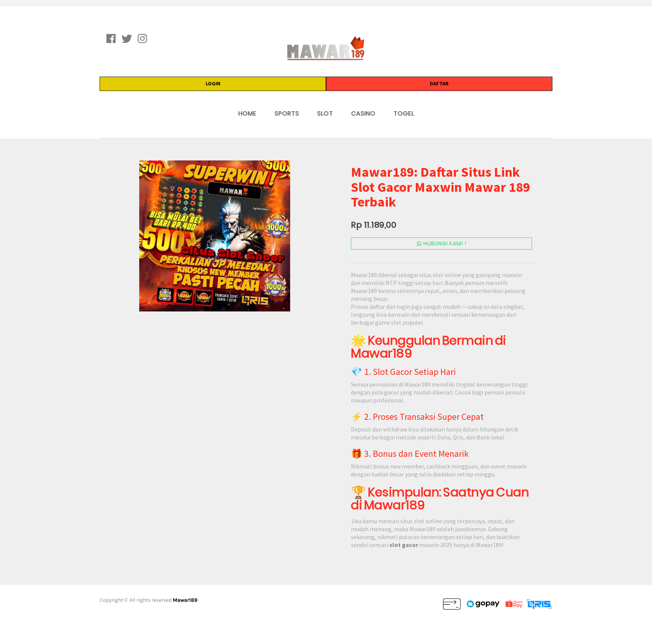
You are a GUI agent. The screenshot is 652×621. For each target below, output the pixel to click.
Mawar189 (185, 600)
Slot (325, 113)
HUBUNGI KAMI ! (444, 243)
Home (247, 113)
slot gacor (403, 545)
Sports (287, 113)
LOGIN (213, 83)
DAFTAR (439, 83)
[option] (214, 235)
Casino (363, 113)
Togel (404, 113)
